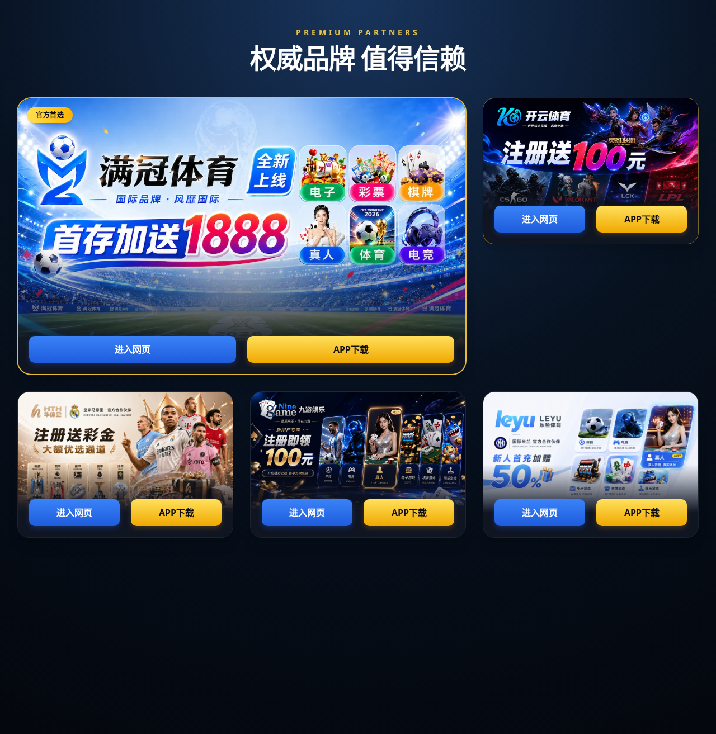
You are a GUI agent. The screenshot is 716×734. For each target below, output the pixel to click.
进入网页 (132, 349)
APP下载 (351, 349)
